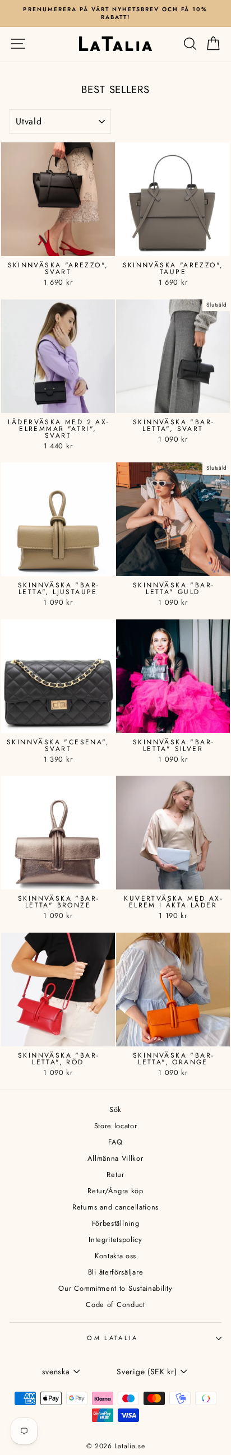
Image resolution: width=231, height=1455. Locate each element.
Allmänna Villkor (115, 1158)
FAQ (115, 1142)
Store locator (115, 1125)
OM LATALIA (112, 1337)
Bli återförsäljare (115, 1272)
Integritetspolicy (115, 1239)
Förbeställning (116, 1223)
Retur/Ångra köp (115, 1190)
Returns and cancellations (115, 1207)
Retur (115, 1174)
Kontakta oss (115, 1255)
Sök (115, 1109)
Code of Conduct (115, 1304)
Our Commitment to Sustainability (115, 1288)
